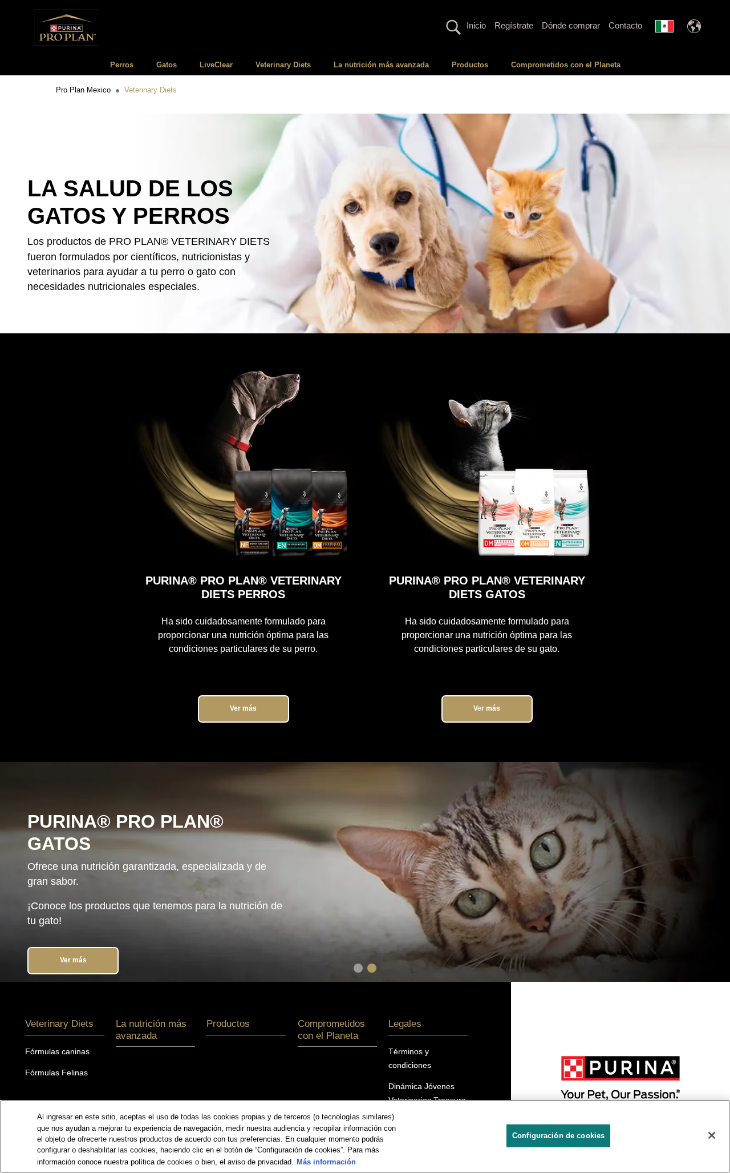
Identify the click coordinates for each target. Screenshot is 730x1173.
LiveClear (216, 65)
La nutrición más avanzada (381, 65)
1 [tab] (358, 968)
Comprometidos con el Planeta (565, 65)
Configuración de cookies (558, 1135)
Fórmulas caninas (57, 1051)
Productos (470, 65)
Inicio (476, 25)
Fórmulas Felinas (56, 1072)
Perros (121, 65)
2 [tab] (371, 968)
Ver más (243, 708)
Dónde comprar (571, 25)
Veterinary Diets (283, 65)
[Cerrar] (711, 1135)
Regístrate (513, 25)
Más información (326, 1161)
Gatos (166, 65)
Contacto (625, 25)
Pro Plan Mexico (83, 90)
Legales (404, 1023)
